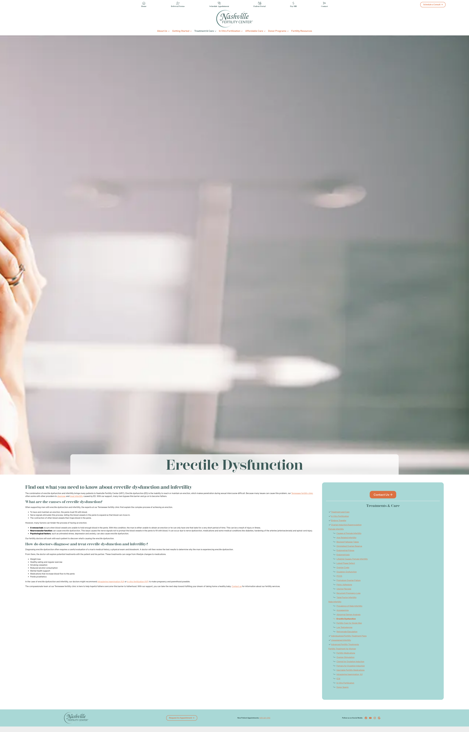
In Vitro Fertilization (229, 31)
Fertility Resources (301, 31)
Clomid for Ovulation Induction (350, 661)
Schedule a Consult (431, 4)
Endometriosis (343, 555)
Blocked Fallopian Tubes (347, 542)
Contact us (237, 586)
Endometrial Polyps (345, 550)
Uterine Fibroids (343, 589)
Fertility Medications (345, 653)
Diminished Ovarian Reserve (349, 546)
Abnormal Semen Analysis (348, 614)
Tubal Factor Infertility (346, 597)
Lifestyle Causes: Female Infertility (352, 559)
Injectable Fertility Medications (350, 670)
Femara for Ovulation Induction (350, 666)
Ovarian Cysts (342, 567)
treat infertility (76, 496)
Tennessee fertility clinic (302, 493)
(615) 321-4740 (264, 718)
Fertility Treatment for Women (342, 649)
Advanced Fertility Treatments (345, 644)
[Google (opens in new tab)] (379, 717)
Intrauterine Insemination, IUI (349, 674)
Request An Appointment (180, 718)
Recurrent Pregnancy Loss (348, 593)
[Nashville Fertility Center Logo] (234, 19)
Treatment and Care (340, 512)
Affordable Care (254, 31)
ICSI (338, 679)
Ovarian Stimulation (345, 657)
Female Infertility (336, 529)
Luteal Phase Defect (345, 563)
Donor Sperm (342, 687)
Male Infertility (334, 602)
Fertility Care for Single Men (349, 623)
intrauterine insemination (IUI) (110, 581)
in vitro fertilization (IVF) (138, 581)
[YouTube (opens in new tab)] (370, 717)
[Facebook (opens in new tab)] (365, 717)
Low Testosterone (344, 627)
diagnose (61, 496)
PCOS (339, 576)
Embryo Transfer (338, 520)
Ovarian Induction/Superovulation (346, 525)
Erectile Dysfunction (346, 619)
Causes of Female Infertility (348, 533)
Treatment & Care (204, 31)
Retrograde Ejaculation (346, 632)
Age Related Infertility (346, 537)
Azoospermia (342, 610)
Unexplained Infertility (341, 640)
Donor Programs (277, 31)
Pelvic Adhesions (344, 584)
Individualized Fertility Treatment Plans (349, 636)
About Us (162, 31)
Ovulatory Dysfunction (346, 572)
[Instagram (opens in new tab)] (374, 717)
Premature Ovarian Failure (348, 580)
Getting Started (180, 31)
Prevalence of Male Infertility (349, 606)
